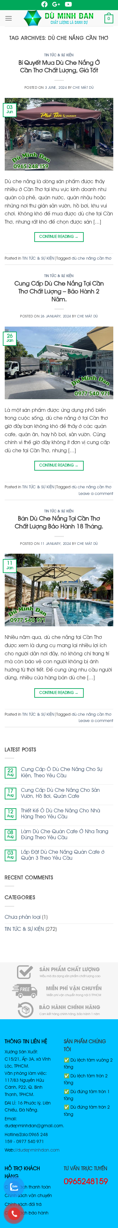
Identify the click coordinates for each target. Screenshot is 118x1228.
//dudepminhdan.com (37, 1150)
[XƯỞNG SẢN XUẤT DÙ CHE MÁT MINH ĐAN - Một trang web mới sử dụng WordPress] (58, 18)
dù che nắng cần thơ (91, 258)
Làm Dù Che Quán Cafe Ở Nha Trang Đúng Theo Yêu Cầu (64, 835)
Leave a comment (96, 494)
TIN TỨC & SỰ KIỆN (59, 55)
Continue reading (59, 236)
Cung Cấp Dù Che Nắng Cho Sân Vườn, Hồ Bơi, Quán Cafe (60, 793)
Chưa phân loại (23, 917)
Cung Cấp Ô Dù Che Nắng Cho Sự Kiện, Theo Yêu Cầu (61, 773)
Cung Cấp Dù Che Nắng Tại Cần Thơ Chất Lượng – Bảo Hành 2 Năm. (59, 291)
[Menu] (8, 18)
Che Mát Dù (83, 87)
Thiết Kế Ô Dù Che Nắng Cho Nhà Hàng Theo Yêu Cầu (60, 814)
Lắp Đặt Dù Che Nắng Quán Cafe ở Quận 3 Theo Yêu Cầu (62, 855)
